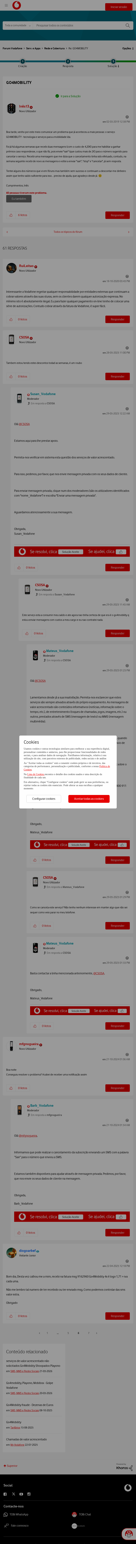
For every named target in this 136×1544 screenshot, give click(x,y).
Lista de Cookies (36, 774)
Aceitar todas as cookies (89, 798)
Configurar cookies (43, 798)
